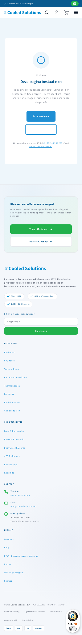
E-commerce (10, 464)
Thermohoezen (12, 385)
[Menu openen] (76, 12)
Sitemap (8, 580)
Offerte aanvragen (13, 572)
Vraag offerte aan (38, 229)
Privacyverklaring (11, 611)
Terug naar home (41, 116)
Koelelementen (12, 402)
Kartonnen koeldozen (15, 377)
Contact (8, 564)
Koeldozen (9, 352)
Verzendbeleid (10, 620)
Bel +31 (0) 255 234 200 (41, 241)
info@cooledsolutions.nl (40, 146)
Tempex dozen (11, 369)
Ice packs (9, 393)
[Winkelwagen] (66, 12)
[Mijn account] (57, 12)
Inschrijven (41, 331)
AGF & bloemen (12, 456)
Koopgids (9, 472)
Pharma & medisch (14, 439)
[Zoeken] (47, 12)
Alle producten (12, 410)
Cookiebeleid (28, 620)
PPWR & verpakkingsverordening (21, 555)
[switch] (73, 629)
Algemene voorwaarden (34, 611)
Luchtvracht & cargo (14, 447)
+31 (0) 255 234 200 (52, 143)
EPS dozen (9, 360)
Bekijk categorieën (41, 129)
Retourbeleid (56, 611)
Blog (6, 547)
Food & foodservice (14, 431)
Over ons (8, 539)
